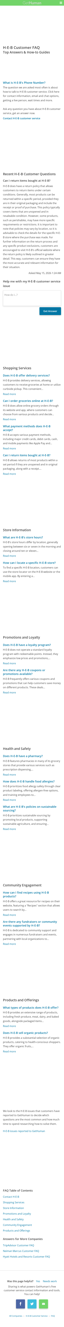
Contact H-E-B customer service (21, 118)
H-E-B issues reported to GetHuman (24, 1131)
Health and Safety (13, 1219)
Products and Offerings (16, 1230)
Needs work (50, 1281)
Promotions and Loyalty (17, 1213)
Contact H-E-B (11, 1196)
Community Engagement (17, 1225)
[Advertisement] (32, 146)
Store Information (13, 1208)
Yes (38, 1281)
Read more (9, 394)
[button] (61, 3)
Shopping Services (13, 1202)
